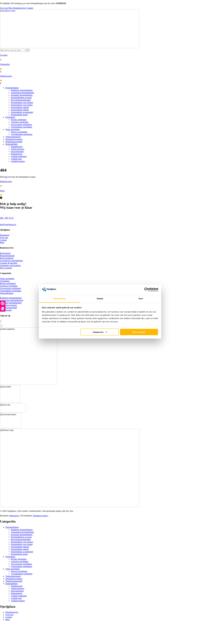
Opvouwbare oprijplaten (21, 124)
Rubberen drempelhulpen (22, 90)
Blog (10, 8)
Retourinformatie (7, 256)
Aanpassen (98, 332)
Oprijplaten (10, 117)
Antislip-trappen (18, 161)
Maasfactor (14, 515)
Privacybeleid (6, 268)
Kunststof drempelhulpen (22, 95)
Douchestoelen (17, 151)
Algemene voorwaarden (10, 265)
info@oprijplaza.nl (8, 224)
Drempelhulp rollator (20, 110)
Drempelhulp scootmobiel (22, 112)
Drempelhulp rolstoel (20, 107)
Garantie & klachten (8, 263)
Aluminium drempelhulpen (22, 93)
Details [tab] (100, 298)
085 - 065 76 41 (7, 218)
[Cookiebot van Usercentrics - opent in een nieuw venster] (146, 290)
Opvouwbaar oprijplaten (10, 288)
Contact (30, 8)
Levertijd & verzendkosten (11, 260)
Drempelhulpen (12, 88)
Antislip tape (16, 159)
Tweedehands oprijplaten (21, 134)
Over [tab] (141, 298)
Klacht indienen (7, 258)
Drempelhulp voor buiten (22, 105)
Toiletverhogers (17, 149)
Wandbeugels (16, 146)
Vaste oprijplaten (12, 129)
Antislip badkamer (19, 156)
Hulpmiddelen (11, 144)
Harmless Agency (40, 515)
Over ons (4, 8)
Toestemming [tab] (59, 298)
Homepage (4, 235)
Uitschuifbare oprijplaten (21, 127)
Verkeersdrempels (13, 137)
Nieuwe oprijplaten (19, 132)
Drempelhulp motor (19, 115)
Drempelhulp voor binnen (22, 102)
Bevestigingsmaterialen (21, 100)
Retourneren (5, 253)
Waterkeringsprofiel (13, 142)
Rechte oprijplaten (19, 119)
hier (6, 177)
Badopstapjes (16, 154)
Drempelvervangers (13, 139)
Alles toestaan (139, 332)
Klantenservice (19, 8)
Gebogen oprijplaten (19, 122)
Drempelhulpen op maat (21, 97)
